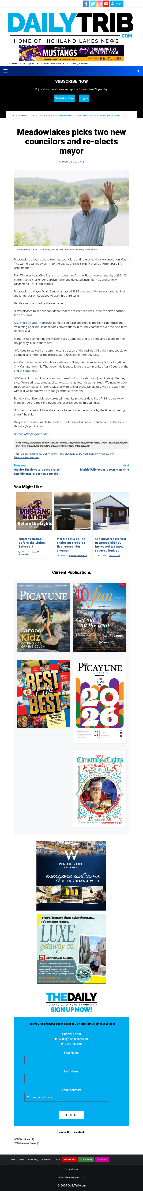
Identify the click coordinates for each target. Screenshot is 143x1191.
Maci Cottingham (78, 555)
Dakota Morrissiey (28, 553)
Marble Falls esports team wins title (104, 467)
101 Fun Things (86, 1160)
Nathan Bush (78, 162)
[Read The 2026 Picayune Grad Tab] (99, 701)
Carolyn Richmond (31, 453)
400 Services (22, 1139)
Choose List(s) (71, 1034)
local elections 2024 (70, 453)
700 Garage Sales (25, 1143)
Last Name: (71, 1071)
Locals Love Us (69, 1160)
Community (33, 1160)
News (23, 115)
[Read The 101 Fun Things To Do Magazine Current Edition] (99, 617)
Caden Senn (114, 555)
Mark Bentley (90, 453)
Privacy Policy (71, 1169)
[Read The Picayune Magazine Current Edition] (43, 617)
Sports (21, 1160)
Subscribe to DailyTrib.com (71, 1177)
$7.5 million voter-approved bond (38, 323)
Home (16, 115)
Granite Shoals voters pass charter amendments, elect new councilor (37, 469)
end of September (25, 371)
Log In (84, 98)
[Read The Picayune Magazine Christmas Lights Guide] (99, 789)
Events (57, 1160)
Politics (32, 115)
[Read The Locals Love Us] (43, 694)
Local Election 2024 (47, 115)
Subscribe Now (64, 98)
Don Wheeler (50, 453)
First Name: (71, 1053)
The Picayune (102, 1160)
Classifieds (46, 1160)
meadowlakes (107, 453)
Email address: (71, 1090)
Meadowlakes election (26, 457)
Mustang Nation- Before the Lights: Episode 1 (32, 542)
